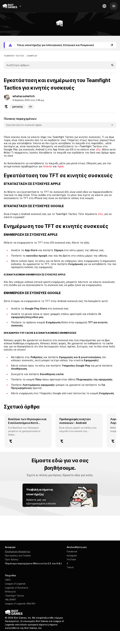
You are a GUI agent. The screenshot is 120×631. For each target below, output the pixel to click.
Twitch (70, 567)
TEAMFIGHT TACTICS (14, 56)
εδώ (98, 149)
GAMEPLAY (32, 56)
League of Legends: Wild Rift (20, 603)
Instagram (72, 555)
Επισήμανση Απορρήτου (17, 551)
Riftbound (10, 591)
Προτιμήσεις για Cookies (18, 555)
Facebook (72, 551)
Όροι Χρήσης (11, 559)
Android (47, 166)
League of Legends (15, 583)
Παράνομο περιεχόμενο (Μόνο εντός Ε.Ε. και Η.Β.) (33, 563)
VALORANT (10, 599)
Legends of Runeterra (16, 587)
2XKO (8, 579)
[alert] (60, 45)
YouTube (71, 559)
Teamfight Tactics (14, 595)
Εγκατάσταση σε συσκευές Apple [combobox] (24, 125)
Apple (60, 166)
